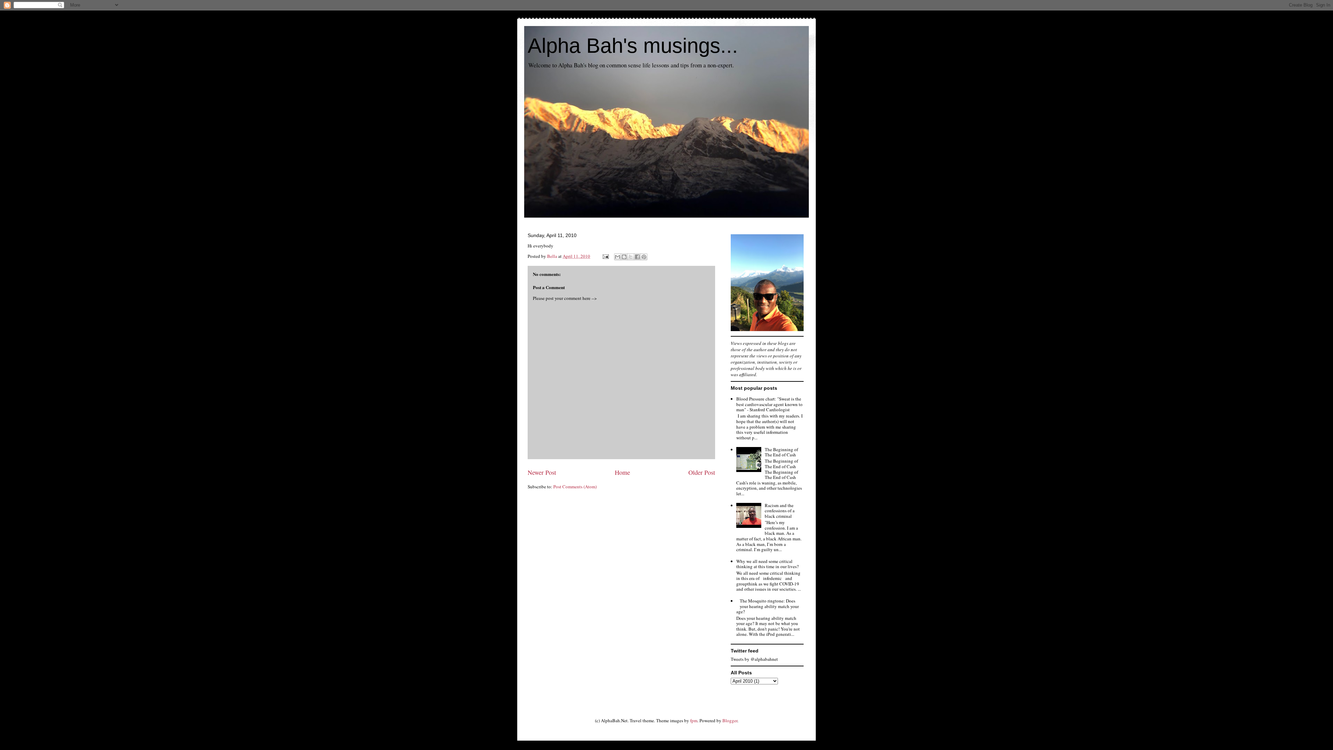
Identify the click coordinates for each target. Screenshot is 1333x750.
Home (622, 472)
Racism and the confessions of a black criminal (780, 510)
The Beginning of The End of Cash (781, 452)
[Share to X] (630, 256)
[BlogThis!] (624, 256)
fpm (693, 720)
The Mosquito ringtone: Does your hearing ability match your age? (767, 606)
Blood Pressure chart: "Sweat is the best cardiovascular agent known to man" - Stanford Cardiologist (769, 404)
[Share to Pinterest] (643, 256)
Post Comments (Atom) (575, 486)
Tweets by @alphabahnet (754, 659)
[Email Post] (605, 256)
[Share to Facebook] (637, 256)
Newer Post (542, 472)
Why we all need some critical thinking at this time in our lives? (767, 564)
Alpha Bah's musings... (633, 45)
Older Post (701, 472)
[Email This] (617, 256)
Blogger (729, 720)
